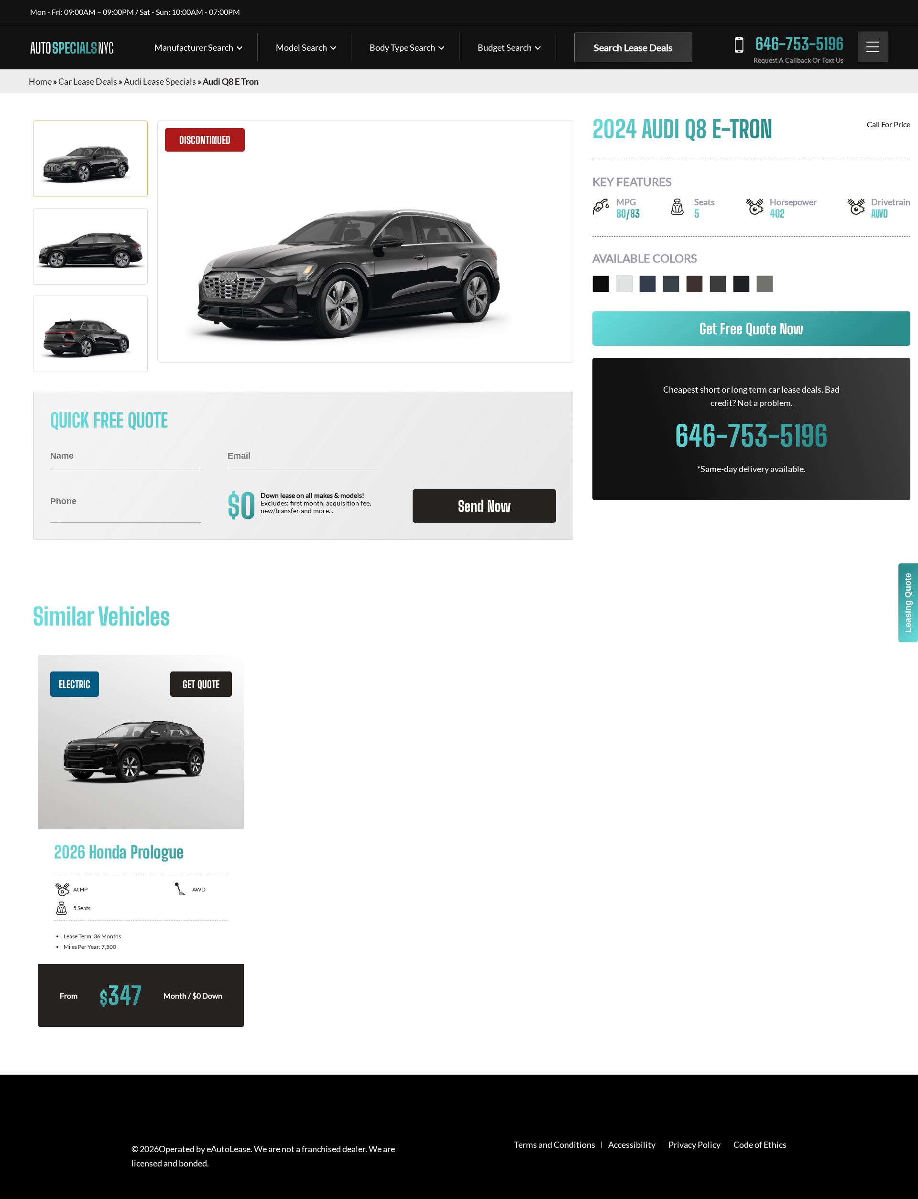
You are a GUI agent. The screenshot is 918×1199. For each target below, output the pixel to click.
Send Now (484, 506)
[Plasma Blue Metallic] (648, 284)
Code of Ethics (760, 1145)
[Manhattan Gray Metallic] (741, 284)
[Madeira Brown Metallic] (694, 284)
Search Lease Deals (633, 47)
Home (40, 81)
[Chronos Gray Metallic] (765, 284)
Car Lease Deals (87, 81)
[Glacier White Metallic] (624, 284)
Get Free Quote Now (751, 328)
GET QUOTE (201, 684)
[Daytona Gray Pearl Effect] (671, 284)
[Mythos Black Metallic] (601, 284)
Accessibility (632, 1145)
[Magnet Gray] (718, 284)
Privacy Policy (694, 1145)
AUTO (71, 47)
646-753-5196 (799, 44)
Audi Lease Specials (160, 81)
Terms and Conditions (554, 1145)
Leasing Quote (908, 603)
